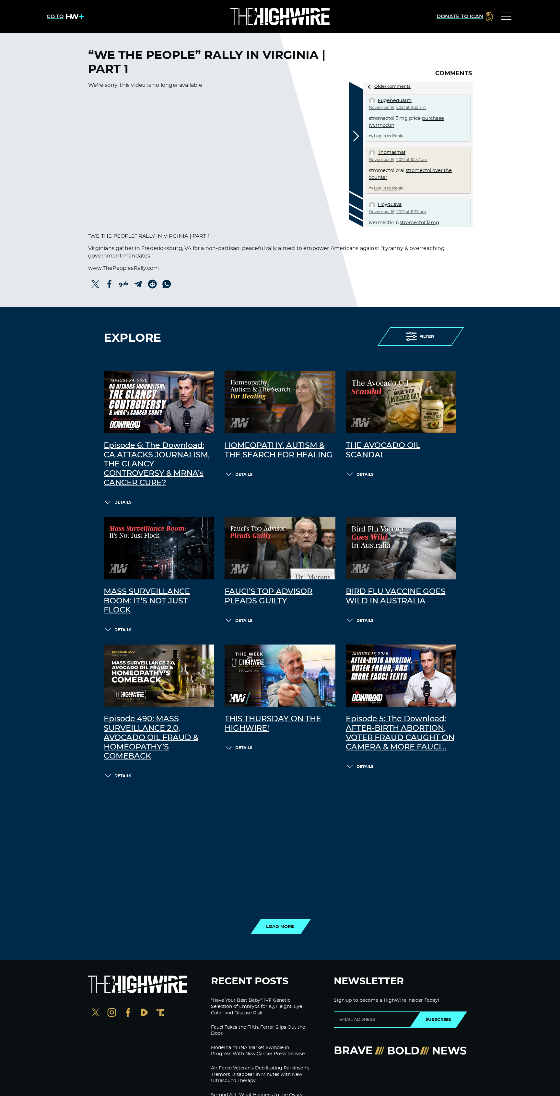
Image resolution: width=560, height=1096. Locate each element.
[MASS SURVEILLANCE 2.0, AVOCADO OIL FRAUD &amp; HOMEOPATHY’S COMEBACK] (159, 676)
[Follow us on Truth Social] (160, 1013)
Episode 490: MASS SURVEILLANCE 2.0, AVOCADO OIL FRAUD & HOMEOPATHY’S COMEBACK (151, 737)
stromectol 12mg (419, 222)
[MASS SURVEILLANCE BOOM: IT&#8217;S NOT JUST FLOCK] (159, 548)
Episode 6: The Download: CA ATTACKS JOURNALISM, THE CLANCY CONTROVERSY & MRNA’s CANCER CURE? (157, 464)
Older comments (392, 87)
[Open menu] (506, 16)
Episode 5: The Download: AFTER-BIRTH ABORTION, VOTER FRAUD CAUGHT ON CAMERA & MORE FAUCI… (400, 733)
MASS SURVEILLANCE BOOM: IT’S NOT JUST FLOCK (147, 601)
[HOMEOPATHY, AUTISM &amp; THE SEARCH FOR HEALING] (280, 402)
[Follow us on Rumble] (144, 1013)
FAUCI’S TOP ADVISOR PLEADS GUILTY (268, 596)
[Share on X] (95, 284)
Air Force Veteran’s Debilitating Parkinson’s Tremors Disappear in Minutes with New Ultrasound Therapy (260, 1074)
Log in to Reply (388, 136)
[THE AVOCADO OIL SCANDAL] (401, 402)
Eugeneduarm (395, 100)
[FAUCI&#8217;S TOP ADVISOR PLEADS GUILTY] (280, 548)
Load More (280, 926)
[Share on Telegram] (138, 284)
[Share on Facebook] (109, 284)
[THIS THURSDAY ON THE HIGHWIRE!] (280, 676)
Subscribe (438, 1019)
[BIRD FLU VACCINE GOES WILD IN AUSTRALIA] (401, 548)
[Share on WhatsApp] (166, 284)
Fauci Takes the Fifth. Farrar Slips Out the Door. (258, 1030)
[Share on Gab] (124, 284)
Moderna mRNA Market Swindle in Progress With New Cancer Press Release (258, 1050)
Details (123, 502)
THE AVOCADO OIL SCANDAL (383, 450)
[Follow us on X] (95, 1013)
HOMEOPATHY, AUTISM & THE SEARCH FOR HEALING (278, 450)
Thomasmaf (391, 152)
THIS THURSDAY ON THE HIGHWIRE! (273, 723)
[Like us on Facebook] (128, 1013)
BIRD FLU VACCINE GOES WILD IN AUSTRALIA (396, 596)
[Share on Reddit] (152, 284)
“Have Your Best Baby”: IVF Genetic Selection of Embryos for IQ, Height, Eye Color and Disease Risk (256, 1006)
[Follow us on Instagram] (111, 1013)
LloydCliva (390, 204)
